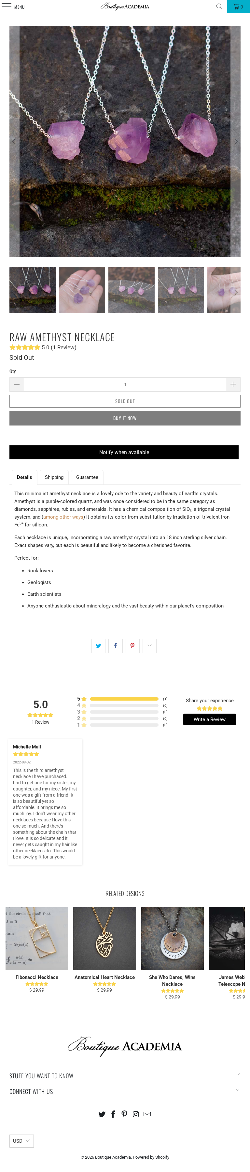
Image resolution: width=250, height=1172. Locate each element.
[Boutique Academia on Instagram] (136, 1115)
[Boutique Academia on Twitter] (102, 1115)
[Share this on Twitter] (98, 646)
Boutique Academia (113, 1157)
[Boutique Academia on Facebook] (113, 1115)
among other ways (63, 517)
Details (24, 477)
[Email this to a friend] (150, 646)
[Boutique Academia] (125, 6)
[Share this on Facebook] (115, 646)
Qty (12, 371)
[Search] (219, 6)
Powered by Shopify (151, 1157)
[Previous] (14, 141)
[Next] (235, 141)
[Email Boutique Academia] (147, 1115)
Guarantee (87, 477)
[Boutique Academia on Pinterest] (125, 1115)
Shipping (54, 477)
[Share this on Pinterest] (133, 646)
